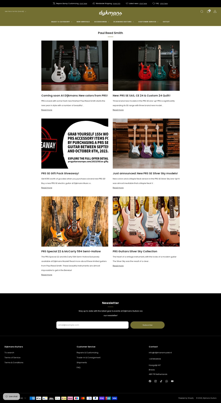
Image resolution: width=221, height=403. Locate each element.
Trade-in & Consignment (88, 357)
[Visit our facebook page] (150, 381)
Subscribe (147, 325)
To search (9, 352)
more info (116, 3)
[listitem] (70, 3)
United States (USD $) (14, 11)
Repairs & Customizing (87, 352)
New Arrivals (83, 22)
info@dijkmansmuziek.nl (160, 352)
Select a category (60, 22)
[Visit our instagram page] (155, 381)
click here (83, 3)
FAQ (78, 367)
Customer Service (147, 22)
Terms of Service (12, 357)
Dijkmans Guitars (123, 22)
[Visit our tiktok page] (161, 381)
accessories (100, 22)
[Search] (201, 11)
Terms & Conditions (14, 362)
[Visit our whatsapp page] (166, 381)
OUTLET (166, 22)
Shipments (82, 362)
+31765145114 (155, 359)
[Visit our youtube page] (172, 381)
